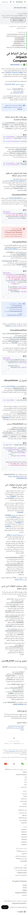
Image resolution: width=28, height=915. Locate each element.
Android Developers (22, 26)
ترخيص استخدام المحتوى (13, 751)
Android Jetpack (14, 64)
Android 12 (24, 842)
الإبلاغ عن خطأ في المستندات (21, 870)
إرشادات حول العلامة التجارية (10, 901)
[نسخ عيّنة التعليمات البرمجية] (26, 135)
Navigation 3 (6, 417)
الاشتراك (5, 907)
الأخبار (25, 782)
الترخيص (19, 901)
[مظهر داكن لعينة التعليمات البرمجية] (24, 135)
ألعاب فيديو (24, 793)
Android (25, 772)
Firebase (24, 890)
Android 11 (24, 844)
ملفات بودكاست (23, 787)
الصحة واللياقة (24, 798)
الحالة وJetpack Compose (20, 704)
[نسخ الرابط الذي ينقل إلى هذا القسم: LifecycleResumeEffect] (8, 330)
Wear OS (24, 815)
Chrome (25, 887)
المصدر (25, 779)
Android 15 (24, 834)
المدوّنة (25, 784)
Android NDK (23, 861)
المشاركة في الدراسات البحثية (21, 875)
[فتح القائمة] (24, 2)
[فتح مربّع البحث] (14, 2)
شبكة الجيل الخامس (23, 806)
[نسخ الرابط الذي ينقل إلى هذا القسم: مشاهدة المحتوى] (15, 723)
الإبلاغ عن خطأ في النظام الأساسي (20, 867)
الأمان (26, 777)
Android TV (24, 823)
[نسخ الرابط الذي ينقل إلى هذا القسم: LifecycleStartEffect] (10, 242)
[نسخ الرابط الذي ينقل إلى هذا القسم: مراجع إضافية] (15, 711)
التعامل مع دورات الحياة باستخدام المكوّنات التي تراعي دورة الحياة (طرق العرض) (15, 727)
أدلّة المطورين (24, 853)
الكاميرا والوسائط (23, 801)
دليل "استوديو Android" (21, 851)
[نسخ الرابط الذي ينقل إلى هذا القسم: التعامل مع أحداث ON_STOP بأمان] (25, 664)
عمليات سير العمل (20, 84)
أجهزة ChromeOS (23, 818)
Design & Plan (12, 26)
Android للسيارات (23, 820)
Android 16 (24, 832)
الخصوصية (24, 803)
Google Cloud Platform (21, 892)
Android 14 (24, 837)
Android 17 (24, 829)
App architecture (20, 7)
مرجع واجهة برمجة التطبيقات (21, 856)
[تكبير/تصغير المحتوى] (18, 32)
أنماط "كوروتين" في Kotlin (13, 535)
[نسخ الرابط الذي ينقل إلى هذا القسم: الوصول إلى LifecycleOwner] (25, 383)
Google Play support (22, 872)
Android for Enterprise (21, 774)
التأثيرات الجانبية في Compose (12, 326)
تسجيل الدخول (16, 743)
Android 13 (24, 839)
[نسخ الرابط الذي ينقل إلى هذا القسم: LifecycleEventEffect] (10, 195)
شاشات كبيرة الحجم (23, 813)
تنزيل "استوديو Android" (21, 858)
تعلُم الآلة (25, 796)
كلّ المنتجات (24, 895)
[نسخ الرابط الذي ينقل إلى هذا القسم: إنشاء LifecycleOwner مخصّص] (5, 424)
